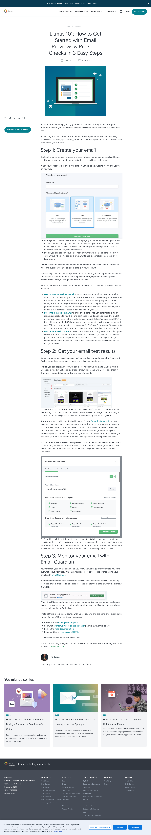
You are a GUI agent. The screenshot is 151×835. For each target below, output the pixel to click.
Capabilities (64, 11)
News (106, 784)
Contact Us (129, 781)
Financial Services (89, 803)
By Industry (87, 793)
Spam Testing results (100, 421)
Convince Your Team (69, 796)
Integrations (80, 11)
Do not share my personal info (100, 827)
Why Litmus (45, 781)
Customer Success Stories (71, 793)
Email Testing (45, 793)
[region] (75, 827)
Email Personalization (48, 790)
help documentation (64, 628)
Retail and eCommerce (91, 806)
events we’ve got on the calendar (69, 625)
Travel (85, 812)
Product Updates (67, 809)
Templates (65, 800)
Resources (95, 11)
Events (64, 784)
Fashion (86, 800)
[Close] (148, 3)
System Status (130, 787)
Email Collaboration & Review (51, 800)
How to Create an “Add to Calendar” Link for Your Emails (123, 722)
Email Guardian (59, 575)
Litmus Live (66, 790)
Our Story (107, 781)
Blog (68, 26)
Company (110, 11)
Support (129, 778)
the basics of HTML (70, 632)
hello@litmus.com (57, 646)
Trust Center (129, 790)
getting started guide (68, 622)
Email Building (45, 787)
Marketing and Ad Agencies (92, 796)
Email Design (45, 784)
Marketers (86, 787)
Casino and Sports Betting (92, 815)
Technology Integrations (49, 803)
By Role (86, 781)
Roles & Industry (90, 778)
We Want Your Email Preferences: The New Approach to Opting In (75, 722)
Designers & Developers (91, 784)
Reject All (120, 827)
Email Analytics (46, 796)
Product (78, 26)
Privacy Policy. (57, 831)
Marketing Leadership (90, 790)
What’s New (66, 806)
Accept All (135, 827)
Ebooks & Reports (68, 787)
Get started (139, 11)
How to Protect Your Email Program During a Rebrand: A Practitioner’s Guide (25, 724)
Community (66, 803)
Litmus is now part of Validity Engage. (83, 3)
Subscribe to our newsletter (17, 130)
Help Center (129, 784)
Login (128, 11)
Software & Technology (91, 809)
